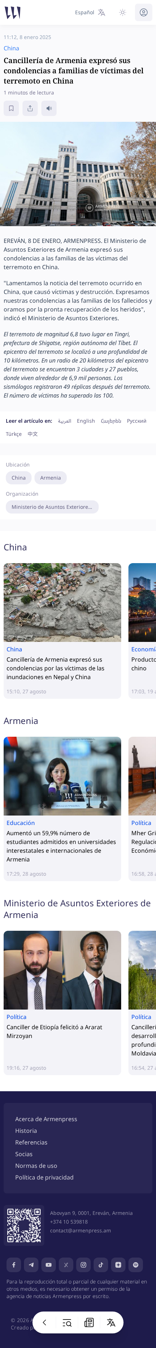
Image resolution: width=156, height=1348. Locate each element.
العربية (64, 420)
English (86, 420)
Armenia (50, 477)
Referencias (31, 1142)
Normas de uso (36, 1166)
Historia (26, 1131)
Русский (137, 420)
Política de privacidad (44, 1177)
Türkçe (14, 433)
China (19, 477)
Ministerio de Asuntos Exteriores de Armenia (55, 506)
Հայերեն (111, 420)
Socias (24, 1154)
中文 (33, 433)
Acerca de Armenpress (46, 1119)
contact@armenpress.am (80, 1230)
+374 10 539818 (69, 1221)
